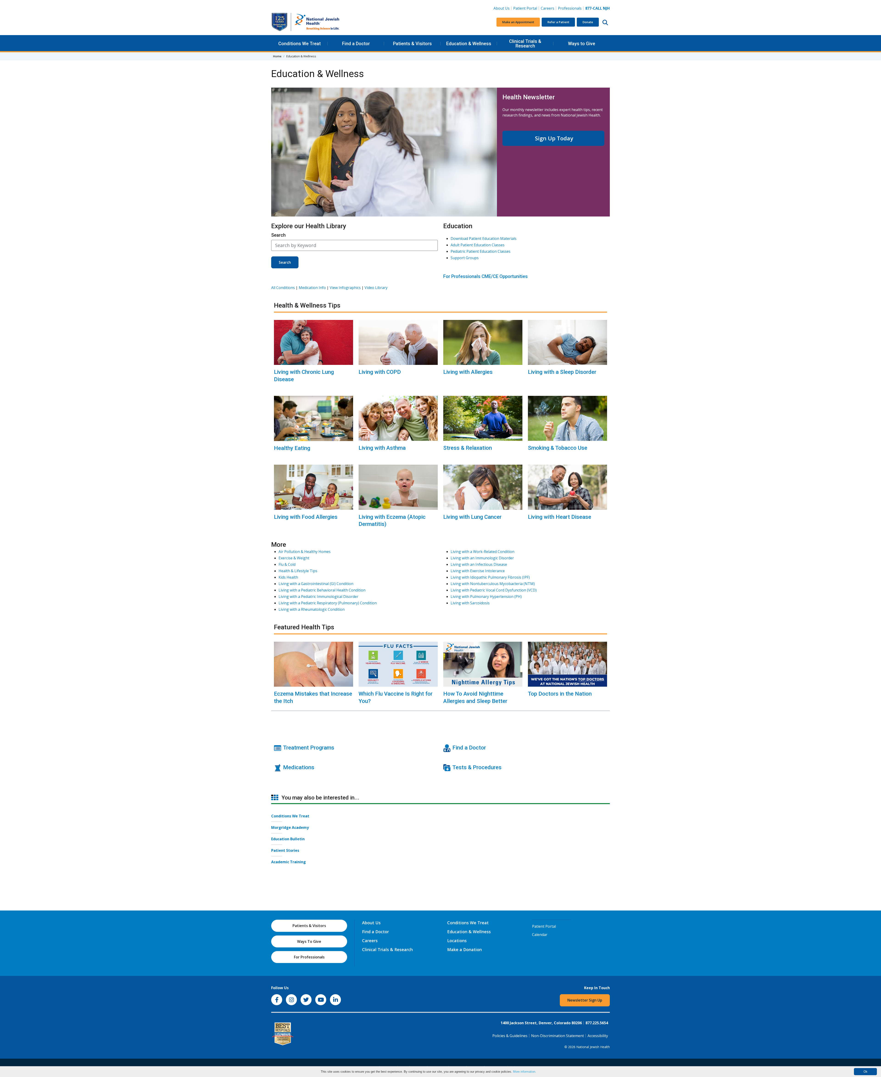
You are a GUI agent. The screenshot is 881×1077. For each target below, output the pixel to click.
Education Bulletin (288, 838)
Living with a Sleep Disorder (562, 372)
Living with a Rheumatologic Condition (312, 609)
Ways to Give (581, 43)
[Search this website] (605, 22)
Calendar (539, 934)
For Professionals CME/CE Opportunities (485, 276)
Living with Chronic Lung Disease (304, 375)
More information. (524, 1071)
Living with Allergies (468, 372)
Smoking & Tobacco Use (557, 448)
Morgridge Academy (290, 827)
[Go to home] (305, 22)
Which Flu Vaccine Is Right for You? (395, 697)
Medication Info (312, 287)
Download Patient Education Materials (483, 238)
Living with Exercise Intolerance (478, 570)
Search (278, 235)
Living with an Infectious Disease (479, 564)
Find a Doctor (356, 43)
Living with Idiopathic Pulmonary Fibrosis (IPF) (490, 577)
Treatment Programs (308, 747)
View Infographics (345, 287)
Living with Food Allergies (305, 517)
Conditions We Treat (299, 43)
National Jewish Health (593, 1047)
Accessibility (598, 1035)
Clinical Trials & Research (525, 44)
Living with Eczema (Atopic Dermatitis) (392, 520)
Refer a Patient (558, 22)
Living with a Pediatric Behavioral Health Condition (322, 590)
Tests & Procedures (477, 767)
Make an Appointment (518, 22)
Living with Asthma (382, 448)
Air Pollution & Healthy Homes (305, 551)
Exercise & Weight (294, 558)
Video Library (376, 287)
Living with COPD (380, 372)
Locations (457, 940)
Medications (298, 767)
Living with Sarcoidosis (470, 602)
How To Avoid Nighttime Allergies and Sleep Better (475, 697)
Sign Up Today (553, 138)
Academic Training (288, 861)
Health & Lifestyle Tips (298, 570)
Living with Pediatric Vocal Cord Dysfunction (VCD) (494, 590)
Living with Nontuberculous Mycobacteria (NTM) (493, 583)
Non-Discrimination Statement (557, 1035)
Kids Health (288, 577)
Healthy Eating (292, 448)
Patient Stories (285, 850)
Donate (588, 22)
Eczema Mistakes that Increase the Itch (313, 697)
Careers (548, 8)
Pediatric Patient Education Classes (480, 251)
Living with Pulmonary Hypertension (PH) (486, 596)
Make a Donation (464, 949)
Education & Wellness (468, 43)
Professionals (570, 8)
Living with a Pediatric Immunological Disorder (318, 596)
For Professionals (309, 957)
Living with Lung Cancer (472, 517)
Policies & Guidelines (509, 1035)
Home (277, 56)
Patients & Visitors (412, 43)
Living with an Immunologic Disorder (482, 558)
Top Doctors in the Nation (560, 694)
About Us (501, 8)
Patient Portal (525, 8)
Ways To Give (309, 941)
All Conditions (283, 287)
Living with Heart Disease (559, 517)
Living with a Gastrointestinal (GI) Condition (316, 583)
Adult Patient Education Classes (478, 244)
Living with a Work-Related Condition (482, 551)
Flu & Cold (287, 564)
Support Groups (465, 257)
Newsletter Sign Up (584, 1000)
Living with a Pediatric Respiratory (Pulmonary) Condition (328, 602)
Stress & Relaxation (467, 448)
